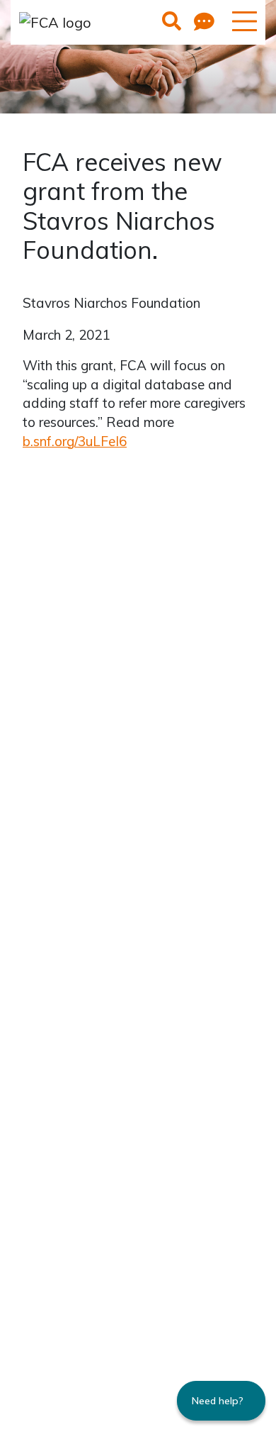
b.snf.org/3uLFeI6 (75, 441)
